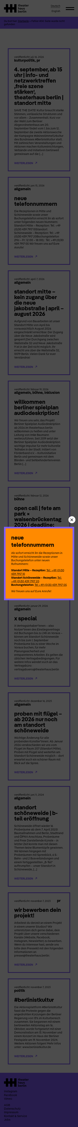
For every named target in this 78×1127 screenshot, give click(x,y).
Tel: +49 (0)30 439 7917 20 (36, 579)
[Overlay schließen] (71, 519)
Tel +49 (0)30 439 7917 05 (51, 585)
